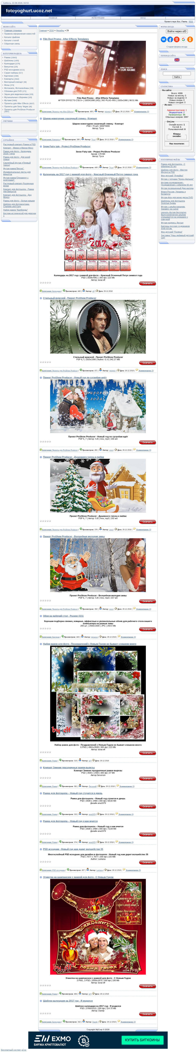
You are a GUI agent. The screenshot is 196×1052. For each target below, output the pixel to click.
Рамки (7, 57)
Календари (9, 63)
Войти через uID (176, 31)
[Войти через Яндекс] (177, 39)
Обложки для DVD (13, 91)
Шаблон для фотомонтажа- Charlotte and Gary (16, 205)
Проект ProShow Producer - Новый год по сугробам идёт (75, 377)
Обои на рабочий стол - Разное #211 (63, 616)
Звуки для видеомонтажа (16, 94)
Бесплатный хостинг (11, 1050)
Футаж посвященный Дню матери (177, 188)
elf (93, 291)
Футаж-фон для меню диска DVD (177, 197)
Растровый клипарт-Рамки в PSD (19, 144)
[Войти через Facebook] (170, 39)
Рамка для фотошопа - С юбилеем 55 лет (173, 165)
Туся (93, 140)
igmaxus (94, 637)
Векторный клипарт (13, 82)
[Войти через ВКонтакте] (164, 39)
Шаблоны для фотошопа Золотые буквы (173, 202)
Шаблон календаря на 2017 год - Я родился (68, 1001)
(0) (141, 112)
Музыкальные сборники (15, 97)
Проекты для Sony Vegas (16, 106)
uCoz (23, 1050)
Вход (142, 18)
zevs (111, 450)
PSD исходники (11, 70)
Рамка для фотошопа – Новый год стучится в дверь (72, 793)
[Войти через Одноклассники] (190, 39)
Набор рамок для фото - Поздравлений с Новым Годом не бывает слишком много (89, 644)
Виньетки (8, 66)
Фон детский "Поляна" (171, 232)
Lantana (99, 870)
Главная (53, 18)
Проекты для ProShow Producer (19, 109)
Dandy (95, 1022)
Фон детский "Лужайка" (172, 175)
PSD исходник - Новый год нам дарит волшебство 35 (73, 849)
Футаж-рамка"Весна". (13, 168)
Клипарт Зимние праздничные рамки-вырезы (69, 767)
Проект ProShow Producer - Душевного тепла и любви (73, 457)
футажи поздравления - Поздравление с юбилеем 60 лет (177, 183)
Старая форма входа (177, 47)
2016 (51, 30)
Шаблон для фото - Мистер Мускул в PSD (174, 171)
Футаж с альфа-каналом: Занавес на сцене (173, 207)
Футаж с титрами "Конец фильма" (177, 179)
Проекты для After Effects (16, 103)
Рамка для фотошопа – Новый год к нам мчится (70, 821)
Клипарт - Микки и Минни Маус (18, 148)
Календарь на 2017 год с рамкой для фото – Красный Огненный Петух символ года (90, 174)
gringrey (108, 112)
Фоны (7, 85)
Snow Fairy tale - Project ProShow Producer (67, 146)
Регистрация (98, 18)
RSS (191, 21)
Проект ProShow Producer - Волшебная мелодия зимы (74, 536)
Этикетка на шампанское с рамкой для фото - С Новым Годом (78, 877)
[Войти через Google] (183, 39)
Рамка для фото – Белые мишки (19, 201)
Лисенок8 (92, 786)
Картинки (8, 76)
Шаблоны (8, 60)
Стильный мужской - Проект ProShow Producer (69, 298)
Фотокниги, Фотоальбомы (16, 88)
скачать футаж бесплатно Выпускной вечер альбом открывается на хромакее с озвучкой (174, 215)
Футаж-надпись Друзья (172, 223)
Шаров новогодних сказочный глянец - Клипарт (70, 118)
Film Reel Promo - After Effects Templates (66, 39)
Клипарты (9, 79)
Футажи (7, 100)
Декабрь (60, 30)
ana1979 (92, 814)
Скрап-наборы (11, 73)
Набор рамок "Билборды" (15, 210)
